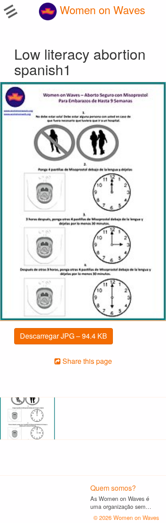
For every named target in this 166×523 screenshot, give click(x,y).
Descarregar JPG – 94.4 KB (63, 336)
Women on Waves (101, 9)
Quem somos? (113, 488)
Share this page (86, 361)
